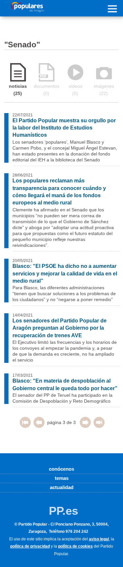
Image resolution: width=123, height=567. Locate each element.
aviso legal (99, 539)
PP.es (63, 510)
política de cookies (75, 546)
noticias (18, 89)
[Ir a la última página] (99, 426)
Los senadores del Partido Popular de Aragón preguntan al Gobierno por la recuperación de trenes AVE (59, 328)
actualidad (61, 487)
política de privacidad (30, 546)
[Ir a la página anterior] (39, 426)
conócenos (61, 469)
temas (62, 478)
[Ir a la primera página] (25, 426)
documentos (46, 89)
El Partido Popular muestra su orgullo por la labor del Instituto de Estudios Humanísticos (64, 128)
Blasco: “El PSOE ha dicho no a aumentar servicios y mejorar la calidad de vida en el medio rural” (64, 273)
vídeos (75, 89)
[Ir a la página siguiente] (85, 426)
